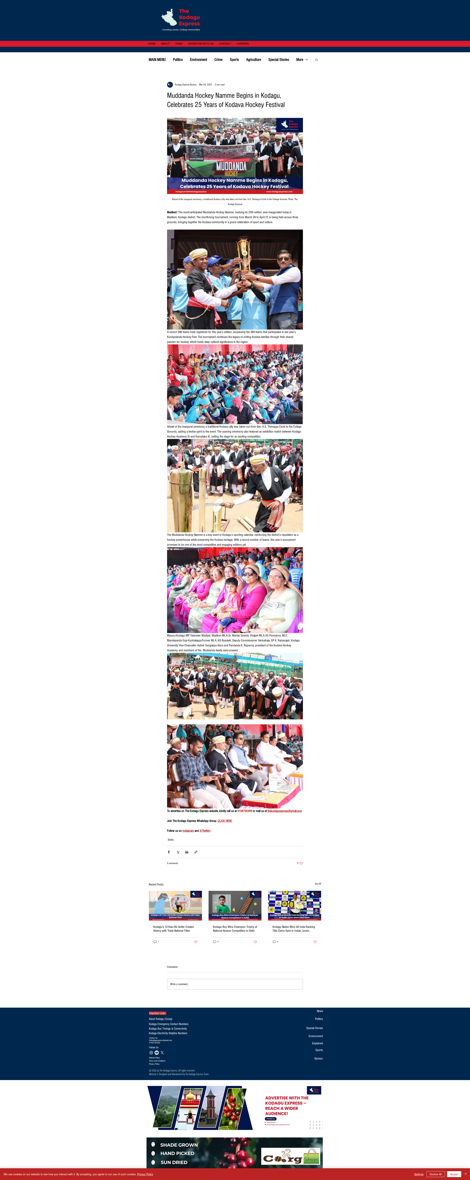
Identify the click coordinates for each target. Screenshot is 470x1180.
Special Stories (278, 59)
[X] (162, 1053)
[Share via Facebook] (169, 852)
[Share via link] (196, 852)
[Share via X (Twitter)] (178, 852)
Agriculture (253, 59)
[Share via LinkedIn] (187, 852)
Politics (178, 59)
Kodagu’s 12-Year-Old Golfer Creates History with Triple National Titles (173, 929)
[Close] (465, 1174)
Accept (454, 1174)
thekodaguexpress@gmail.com (160, 1040)
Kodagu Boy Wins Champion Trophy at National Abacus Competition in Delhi (235, 929)
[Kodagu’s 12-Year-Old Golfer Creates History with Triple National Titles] (175, 906)
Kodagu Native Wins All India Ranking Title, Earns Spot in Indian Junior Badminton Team (293, 929)
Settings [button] (419, 1174)
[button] (316, 59)
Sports (234, 59)
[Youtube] (157, 1053)
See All (318, 883)
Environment (198, 59)
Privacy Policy (145, 1174)
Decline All (436, 1174)
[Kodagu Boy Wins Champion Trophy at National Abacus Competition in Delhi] (235, 906)
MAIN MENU (157, 59)
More (299, 59)
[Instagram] (151, 1053)
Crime (218, 59)
